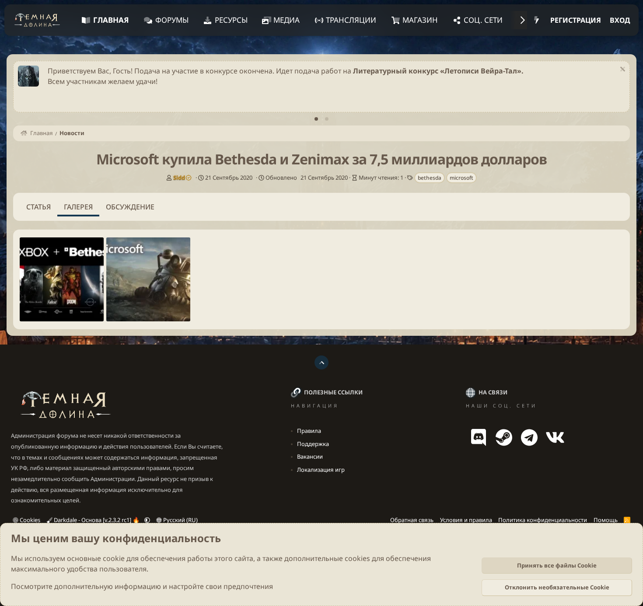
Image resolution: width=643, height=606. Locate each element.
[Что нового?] (536, 20)
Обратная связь (411, 520)
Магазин (420, 20)
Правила (309, 431)
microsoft (461, 177)
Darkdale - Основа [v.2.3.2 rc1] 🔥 (96, 520)
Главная (111, 20)
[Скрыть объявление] (621, 70)
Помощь (606, 520)
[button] (147, 520)
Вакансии (310, 456)
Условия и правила (466, 520)
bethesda (429, 177)
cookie (114, 558)
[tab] (316, 118)
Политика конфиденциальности (542, 520)
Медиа (286, 20)
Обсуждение (130, 207)
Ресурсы (231, 20)
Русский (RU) (180, 520)
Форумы (172, 20)
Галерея (78, 207)
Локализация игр (321, 470)
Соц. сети (483, 20)
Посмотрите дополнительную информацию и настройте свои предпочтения (142, 586)
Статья (38, 207)
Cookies (29, 520)
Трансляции (351, 20)
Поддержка (313, 444)
